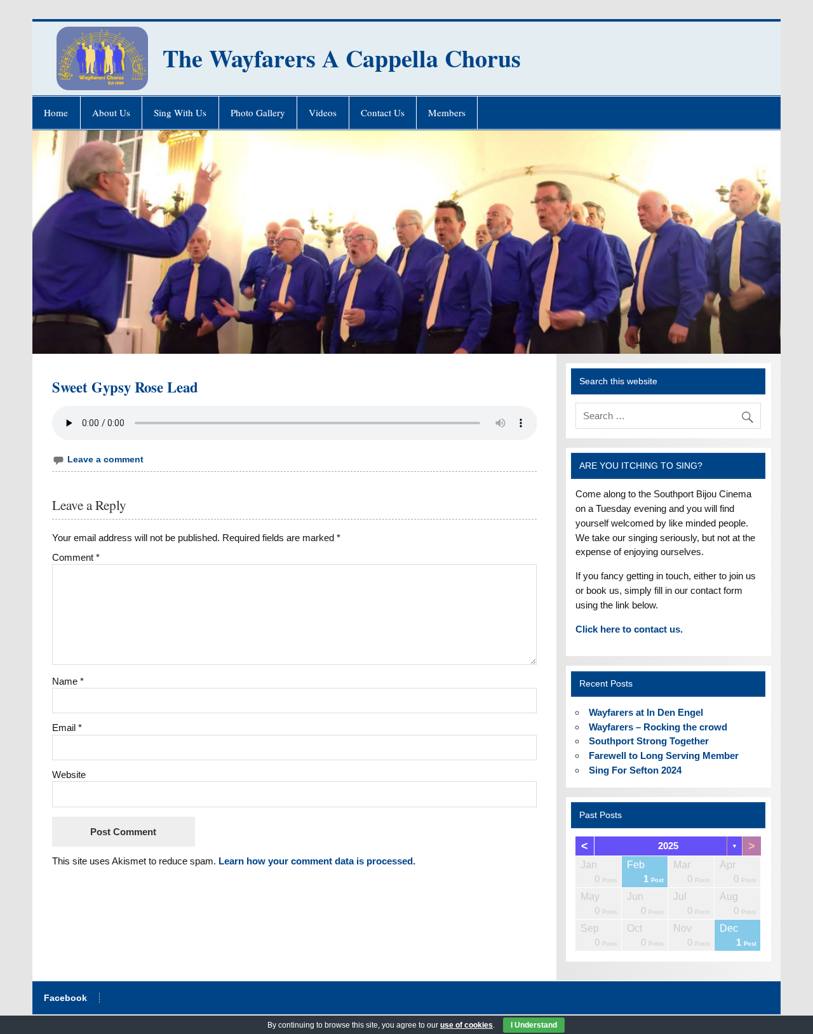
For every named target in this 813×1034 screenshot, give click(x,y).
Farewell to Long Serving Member (664, 755)
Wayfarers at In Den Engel (646, 712)
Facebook (65, 998)
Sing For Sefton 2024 (635, 770)
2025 (668, 845)
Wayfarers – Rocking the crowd (658, 727)
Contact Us (383, 112)
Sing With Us (180, 112)
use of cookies (466, 1025)
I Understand (534, 1025)
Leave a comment (105, 459)
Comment (76, 557)
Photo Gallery (258, 112)
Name (68, 681)
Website (69, 774)
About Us (111, 112)
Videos (323, 112)
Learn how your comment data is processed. (316, 861)
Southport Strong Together (649, 740)
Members (447, 112)
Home (56, 112)
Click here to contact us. (629, 629)
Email (67, 727)
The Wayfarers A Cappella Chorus (342, 58)
